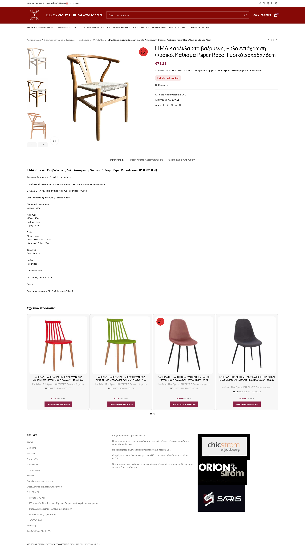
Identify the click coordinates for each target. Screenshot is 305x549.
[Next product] (276, 40)
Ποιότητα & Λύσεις (36, 497)
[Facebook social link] (260, 3)
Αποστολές (32, 459)
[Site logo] (34, 14)
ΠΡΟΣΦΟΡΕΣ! (34, 519)
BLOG (30, 442)
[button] (32, 144)
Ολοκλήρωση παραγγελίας (40, 481)
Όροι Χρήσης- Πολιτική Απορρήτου (44, 486)
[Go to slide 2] (154, 414)
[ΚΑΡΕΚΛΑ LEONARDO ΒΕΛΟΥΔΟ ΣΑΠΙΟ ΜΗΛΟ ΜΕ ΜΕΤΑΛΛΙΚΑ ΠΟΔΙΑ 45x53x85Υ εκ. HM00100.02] (184, 345)
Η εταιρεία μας (34, 470)
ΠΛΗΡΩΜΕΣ (33, 492)
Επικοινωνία (33, 464)
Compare (31, 447)
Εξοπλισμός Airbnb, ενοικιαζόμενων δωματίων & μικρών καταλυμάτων (63, 503)
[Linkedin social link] (272, 3)
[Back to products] (272, 40)
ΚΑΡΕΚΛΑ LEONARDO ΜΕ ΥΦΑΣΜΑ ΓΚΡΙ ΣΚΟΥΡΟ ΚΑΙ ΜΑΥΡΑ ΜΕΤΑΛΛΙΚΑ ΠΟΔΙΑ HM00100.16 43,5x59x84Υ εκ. (247, 380)
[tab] (118, 158)
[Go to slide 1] (151, 414)
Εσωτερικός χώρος (53, 39)
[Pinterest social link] (268, 3)
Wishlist (31, 453)
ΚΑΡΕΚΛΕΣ (98, 39)
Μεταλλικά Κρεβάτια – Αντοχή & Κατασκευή (50, 508)
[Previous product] (269, 40)
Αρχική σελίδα (34, 39)
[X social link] (264, 3)
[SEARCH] (245, 15)
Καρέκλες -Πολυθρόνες (77, 39)
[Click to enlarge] (54, 141)
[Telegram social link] (276, 3)
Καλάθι (30, 475)
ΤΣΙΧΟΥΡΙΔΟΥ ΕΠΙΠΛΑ (38, 530)
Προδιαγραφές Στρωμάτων (42, 514)
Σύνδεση (31, 525)
